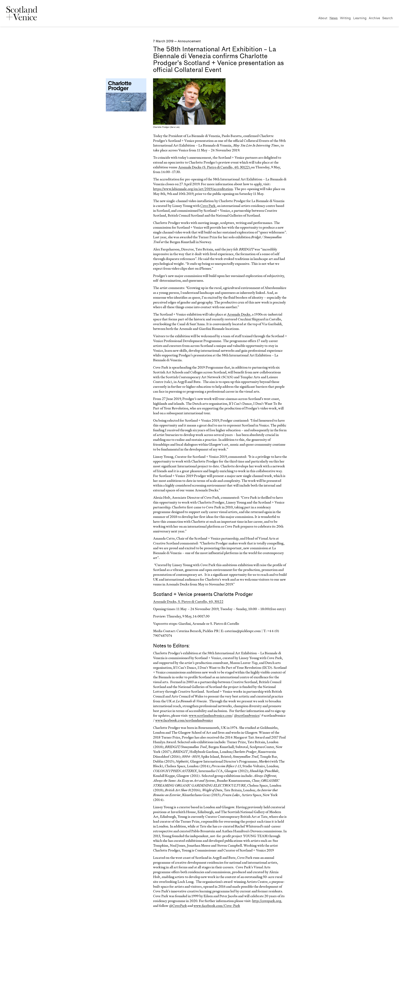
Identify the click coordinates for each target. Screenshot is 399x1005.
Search (387, 18)
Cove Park (207, 205)
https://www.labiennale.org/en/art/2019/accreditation (193, 189)
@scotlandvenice (246, 715)
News (333, 18)
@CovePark (178, 905)
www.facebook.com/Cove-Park (217, 905)
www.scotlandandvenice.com (210, 715)
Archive (374, 18)
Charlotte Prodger (119, 86)
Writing (345, 18)
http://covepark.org (266, 901)
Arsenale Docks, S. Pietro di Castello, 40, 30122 (188, 601)
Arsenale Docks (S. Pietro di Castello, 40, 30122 (213, 167)
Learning (360, 18)
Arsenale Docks (238, 314)
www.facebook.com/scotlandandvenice (184, 720)
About (322, 18)
